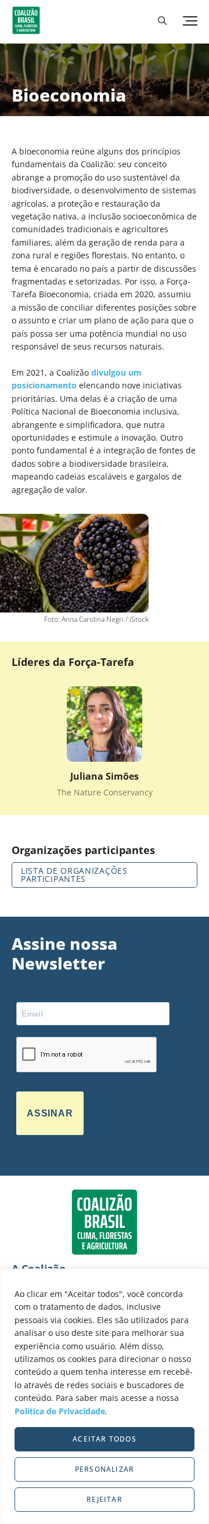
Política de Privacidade (60, 1411)
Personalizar (104, 1469)
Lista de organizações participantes (74, 874)
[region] (104, 1396)
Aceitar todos (104, 1439)
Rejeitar (104, 1499)
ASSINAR (50, 1113)
